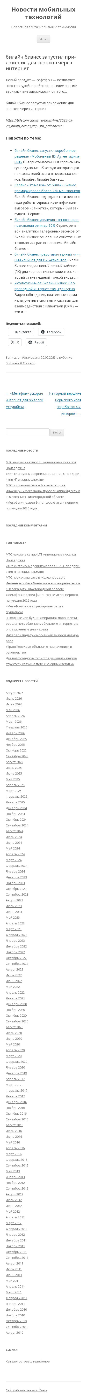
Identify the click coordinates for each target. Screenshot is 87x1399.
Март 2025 (14, 790)
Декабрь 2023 (16, 877)
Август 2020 (14, 1027)
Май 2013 (13, 1171)
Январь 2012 (15, 1234)
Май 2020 (13, 1044)
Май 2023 (13, 917)
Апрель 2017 (15, 1079)
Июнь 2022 (14, 981)
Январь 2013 (15, 1177)
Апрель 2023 (15, 923)
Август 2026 (14, 692)
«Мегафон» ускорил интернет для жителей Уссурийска (24, 400)
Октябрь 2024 (16, 819)
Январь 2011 (15, 1303)
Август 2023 (14, 900)
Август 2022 (14, 969)
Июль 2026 (14, 698)
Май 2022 (13, 986)
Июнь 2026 (14, 704)
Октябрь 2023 (16, 888)
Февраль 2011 (16, 1298)
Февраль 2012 (16, 1229)
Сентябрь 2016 (17, 1119)
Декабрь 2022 (16, 946)
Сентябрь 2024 (17, 825)
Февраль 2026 (16, 727)
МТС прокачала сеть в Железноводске (35, 485)
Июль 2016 (14, 1131)
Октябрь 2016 (16, 1113)
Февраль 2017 (16, 1090)
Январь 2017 (15, 1096)
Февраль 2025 (16, 796)
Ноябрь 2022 (15, 952)
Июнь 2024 (14, 842)
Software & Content (20, 363)
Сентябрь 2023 (17, 894)
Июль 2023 (14, 906)
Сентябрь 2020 (17, 1021)
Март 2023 (14, 929)
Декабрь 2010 (16, 1309)
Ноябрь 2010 (15, 1315)
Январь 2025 (15, 802)
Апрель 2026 (15, 716)
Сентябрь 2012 (17, 1188)
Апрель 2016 (15, 1148)
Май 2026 (13, 710)
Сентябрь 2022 (17, 963)
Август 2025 (14, 762)
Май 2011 (13, 1280)
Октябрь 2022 (16, 958)
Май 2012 (13, 1211)
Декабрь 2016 (16, 1102)
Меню (43, 39)
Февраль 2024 (16, 865)
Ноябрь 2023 (15, 883)
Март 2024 (14, 860)
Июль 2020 (14, 1033)
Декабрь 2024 (16, 808)
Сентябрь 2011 (17, 1257)
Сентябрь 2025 (17, 756)
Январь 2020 (15, 1067)
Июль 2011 (14, 1269)
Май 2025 (13, 779)
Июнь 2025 (14, 773)
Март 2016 (14, 1154)
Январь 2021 (15, 998)
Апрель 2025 (15, 785)
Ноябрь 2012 (15, 1182)
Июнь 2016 (14, 1136)
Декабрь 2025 (16, 739)
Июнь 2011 (14, 1275)
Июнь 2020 (14, 1038)
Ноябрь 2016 (15, 1108)
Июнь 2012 (14, 1206)
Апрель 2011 (15, 1286)
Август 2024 (14, 831)
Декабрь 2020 (16, 1004)
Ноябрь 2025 (15, 744)
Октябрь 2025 (16, 750)
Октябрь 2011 (16, 1252)
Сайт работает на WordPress (26, 1390)
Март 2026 (14, 721)
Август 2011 (14, 1263)
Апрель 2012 (15, 1217)
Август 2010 (14, 1332)
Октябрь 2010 (16, 1321)
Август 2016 (14, 1125)
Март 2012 (14, 1223)
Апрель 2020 (15, 1050)
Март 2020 (14, 1056)
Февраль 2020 (16, 1061)
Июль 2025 (14, 767)
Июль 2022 (14, 975)
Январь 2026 (15, 733)
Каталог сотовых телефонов (28, 1361)
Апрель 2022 (15, 992)
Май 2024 (13, 848)
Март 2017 (14, 1084)
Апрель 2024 (15, 854)
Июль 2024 (14, 837)
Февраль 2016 (16, 1159)
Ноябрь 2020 (15, 1010)
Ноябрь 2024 (15, 814)
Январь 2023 (15, 940)
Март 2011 (14, 1292)
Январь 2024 (15, 871)
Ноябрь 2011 (15, 1246)
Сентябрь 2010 (17, 1327)
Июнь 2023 (14, 912)
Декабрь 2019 (16, 1073)
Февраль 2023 (16, 935)
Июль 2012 (14, 1200)
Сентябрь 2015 (17, 1165)
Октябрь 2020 (16, 1015)
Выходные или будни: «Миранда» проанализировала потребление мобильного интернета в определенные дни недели (42, 623)
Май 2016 (13, 1142)
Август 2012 (14, 1194)
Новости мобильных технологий (43, 13)
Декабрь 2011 (16, 1240)
